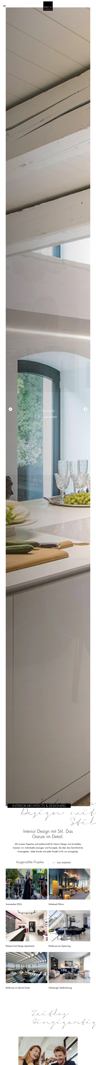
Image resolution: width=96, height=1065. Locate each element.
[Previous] (10, 409)
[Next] (85, 409)
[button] (4, 6)
